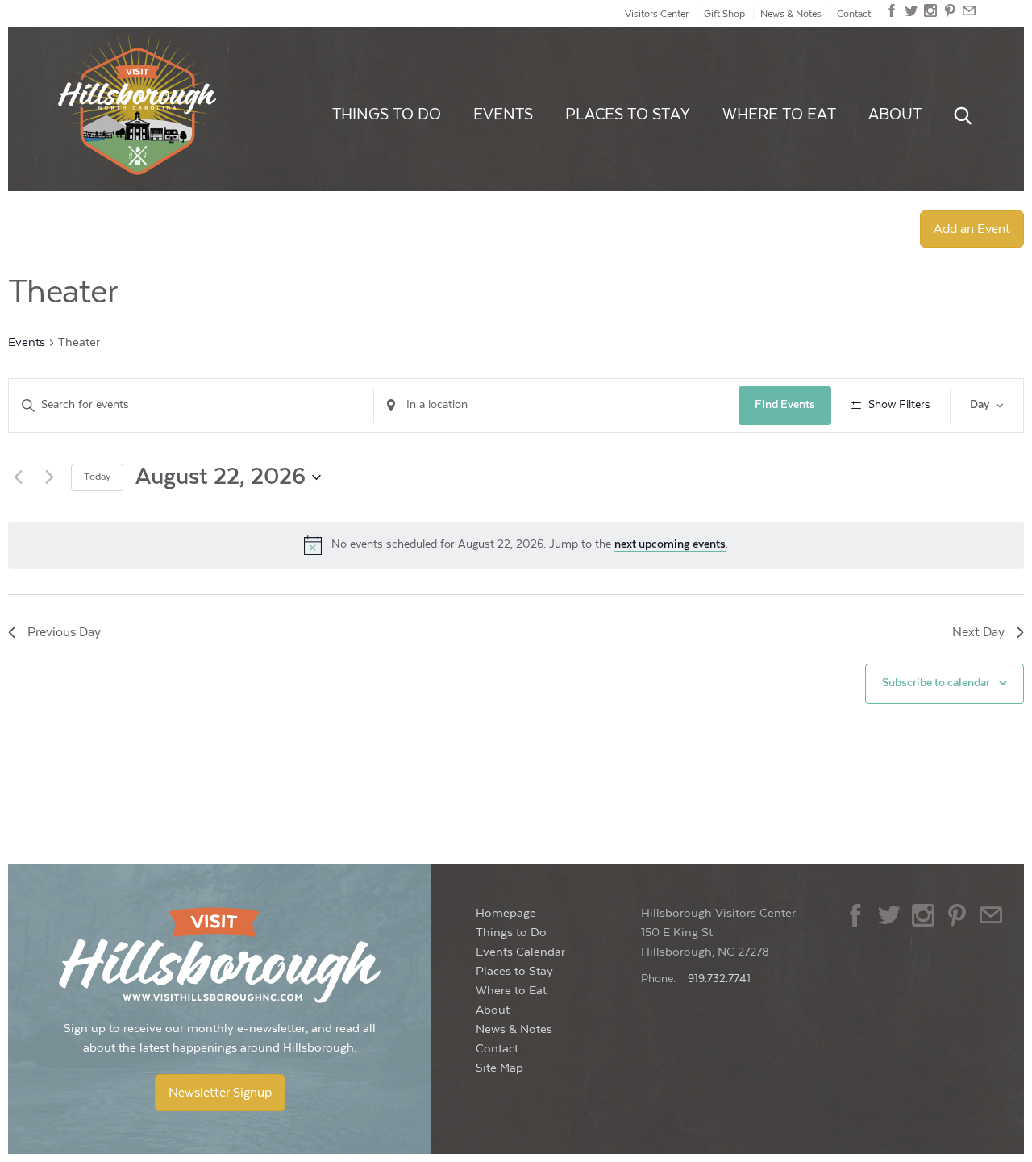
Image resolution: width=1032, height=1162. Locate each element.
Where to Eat (779, 114)
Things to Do (386, 114)
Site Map (499, 1068)
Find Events (785, 404)
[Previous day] (17, 477)
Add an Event (972, 229)
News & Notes (791, 13)
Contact (854, 13)
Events (503, 114)
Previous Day (64, 632)
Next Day (978, 632)
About (895, 114)
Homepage (506, 913)
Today (97, 476)
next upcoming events (670, 544)
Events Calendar (520, 952)
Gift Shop (724, 13)
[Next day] (49, 477)
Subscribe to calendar (936, 683)
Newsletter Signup (220, 1092)
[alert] (516, 545)
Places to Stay (627, 114)
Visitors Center (657, 13)
